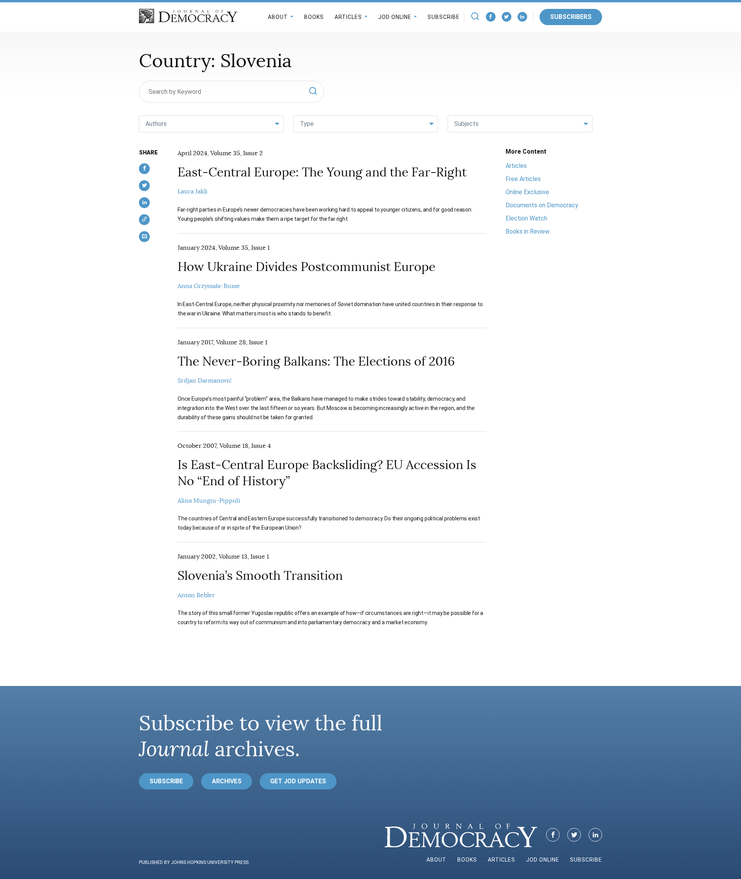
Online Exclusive (527, 192)
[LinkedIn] (522, 17)
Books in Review (528, 231)
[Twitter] (506, 17)
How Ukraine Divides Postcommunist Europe (306, 266)
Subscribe (444, 17)
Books (314, 17)
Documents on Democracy (542, 205)
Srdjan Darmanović (205, 380)
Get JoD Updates (298, 781)
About (278, 17)
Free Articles (523, 179)
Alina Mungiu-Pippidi (209, 501)
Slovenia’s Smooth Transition (260, 575)
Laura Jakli (193, 191)
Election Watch (526, 218)
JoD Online (394, 17)
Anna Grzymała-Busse (209, 286)
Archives (227, 781)
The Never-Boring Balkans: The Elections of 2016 (316, 361)
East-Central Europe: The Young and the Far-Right (322, 172)
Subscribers (571, 16)
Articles (348, 17)
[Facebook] (491, 17)
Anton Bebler (196, 595)
